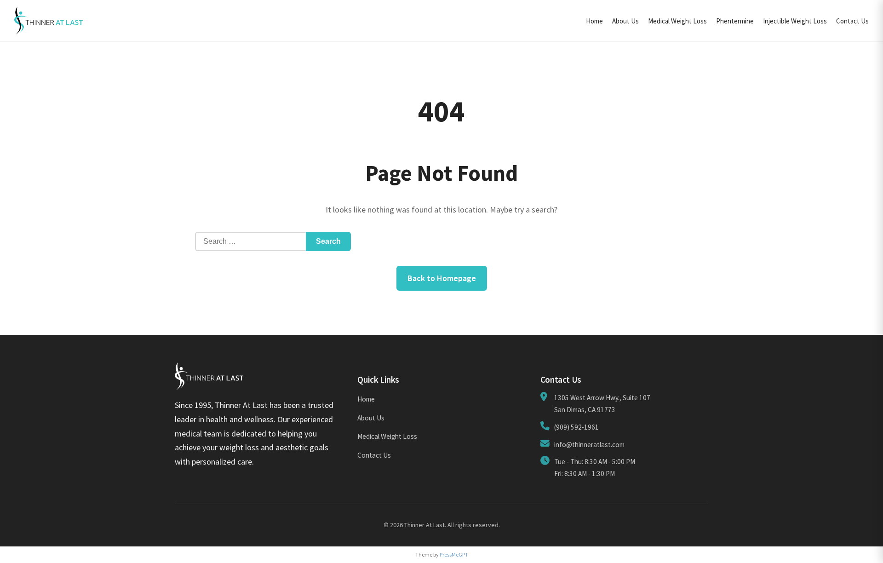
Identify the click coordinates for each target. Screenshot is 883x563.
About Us (625, 21)
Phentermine (735, 21)
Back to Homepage (441, 278)
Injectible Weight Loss (795, 21)
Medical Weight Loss (677, 21)
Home (594, 21)
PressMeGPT (454, 554)
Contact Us (852, 21)
